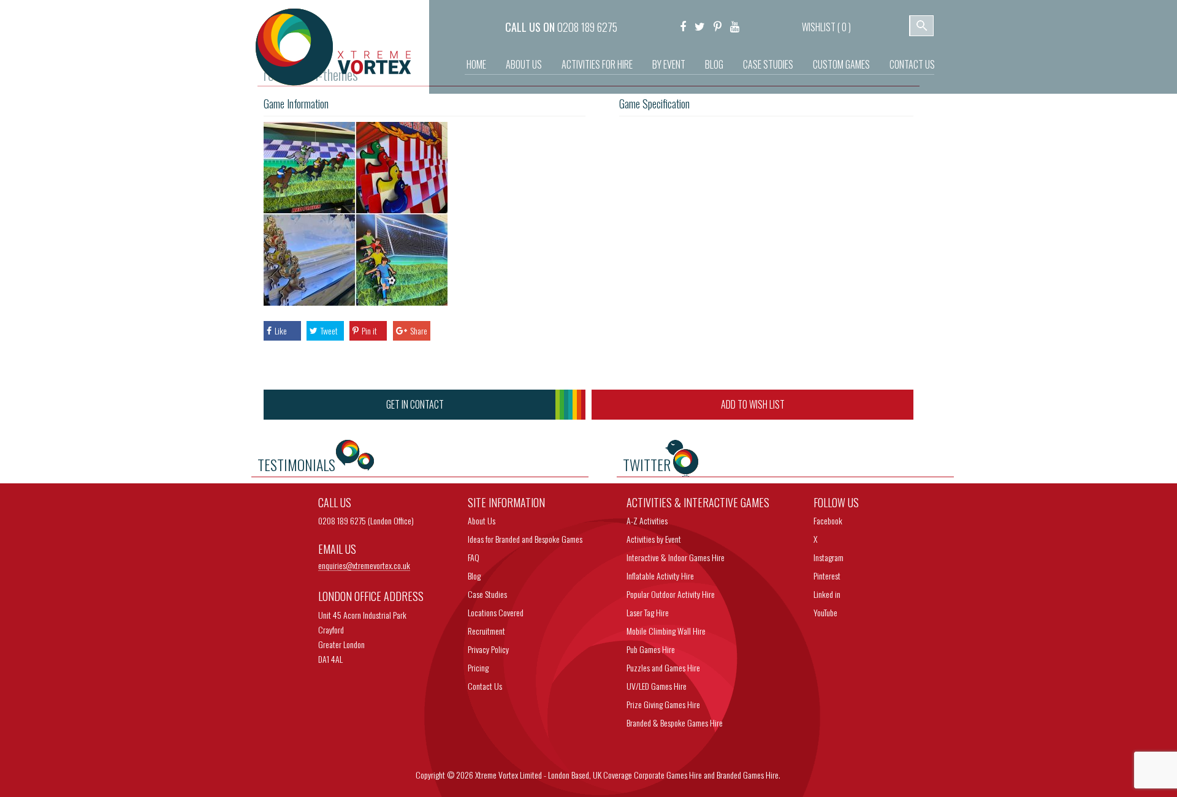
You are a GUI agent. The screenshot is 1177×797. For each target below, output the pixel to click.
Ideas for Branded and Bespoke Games (525, 538)
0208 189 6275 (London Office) (366, 520)
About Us (524, 64)
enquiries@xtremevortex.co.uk (364, 566)
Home (476, 64)
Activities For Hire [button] (597, 64)
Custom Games (841, 64)
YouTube (825, 612)
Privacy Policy (488, 649)
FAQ (473, 557)
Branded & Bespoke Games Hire (675, 722)
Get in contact (415, 404)
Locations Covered (496, 612)
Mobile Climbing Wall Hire (666, 630)
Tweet (329, 330)
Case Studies (768, 64)
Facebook (827, 520)
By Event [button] (668, 64)
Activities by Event (654, 538)
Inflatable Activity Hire (660, 575)
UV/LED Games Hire (657, 685)
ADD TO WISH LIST (753, 404)
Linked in (826, 593)
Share (418, 330)
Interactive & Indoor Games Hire (676, 557)
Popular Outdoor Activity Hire (671, 593)
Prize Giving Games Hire (663, 704)
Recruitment (486, 630)
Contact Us (912, 64)
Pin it (369, 330)
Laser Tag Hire (648, 612)
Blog (714, 64)
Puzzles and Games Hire (663, 667)
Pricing (478, 667)
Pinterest (826, 575)
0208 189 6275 (587, 27)
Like (281, 330)
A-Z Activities (647, 520)
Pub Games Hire (651, 649)
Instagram (828, 557)
